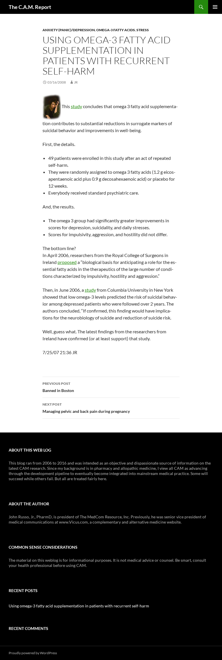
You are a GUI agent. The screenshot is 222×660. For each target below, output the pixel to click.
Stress (142, 30)
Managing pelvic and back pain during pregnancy (86, 408)
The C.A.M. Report (30, 7)
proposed (67, 262)
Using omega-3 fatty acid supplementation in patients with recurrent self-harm (79, 605)
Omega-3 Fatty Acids (115, 30)
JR (76, 82)
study (76, 106)
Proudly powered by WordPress (33, 653)
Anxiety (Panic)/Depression (68, 30)
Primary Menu (215, 7)
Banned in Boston (58, 387)
